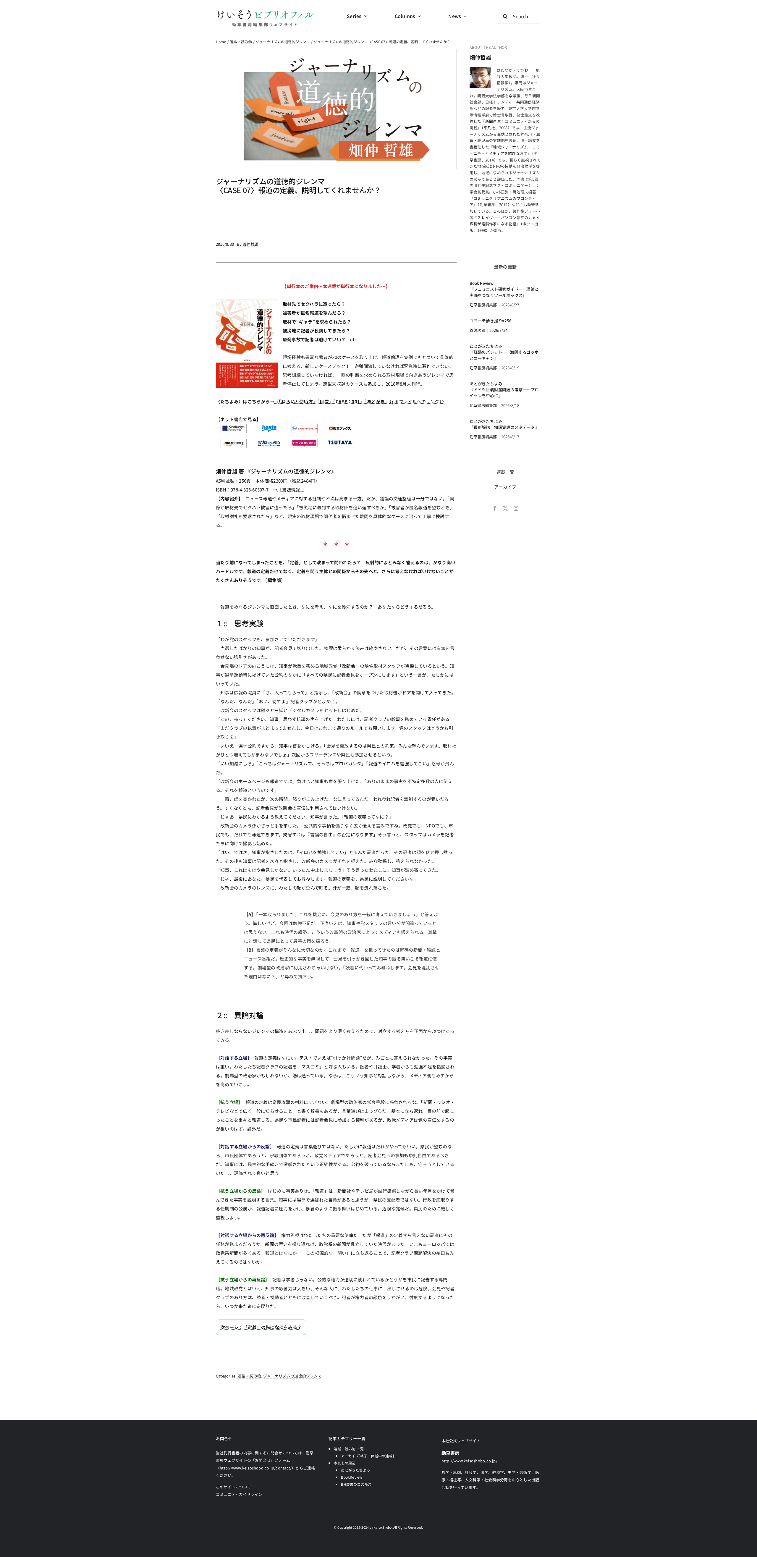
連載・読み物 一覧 (349, 1448)
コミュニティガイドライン (239, 1494)
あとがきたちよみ (355, 1469)
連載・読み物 (249, 1376)
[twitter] (505, 508)
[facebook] (494, 508)
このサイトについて (233, 1487)
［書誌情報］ (290, 489)
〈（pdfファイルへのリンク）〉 (360, 401)
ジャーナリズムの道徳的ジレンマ (292, 1376)
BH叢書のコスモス (356, 1484)
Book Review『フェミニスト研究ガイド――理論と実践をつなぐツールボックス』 (504, 289)
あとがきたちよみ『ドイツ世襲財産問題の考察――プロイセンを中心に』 (504, 390)
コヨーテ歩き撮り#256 (491, 321)
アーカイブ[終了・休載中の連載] (367, 1455)
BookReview (351, 1477)
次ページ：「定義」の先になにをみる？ (261, 1327)
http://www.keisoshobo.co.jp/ (469, 1461)
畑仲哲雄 (480, 57)
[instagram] (516, 508)
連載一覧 (505, 472)
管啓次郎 (477, 330)
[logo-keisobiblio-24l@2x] (266, 11)
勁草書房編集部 (483, 305)
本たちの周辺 (344, 1462)
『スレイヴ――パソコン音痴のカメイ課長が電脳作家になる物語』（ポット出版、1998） (505, 224)
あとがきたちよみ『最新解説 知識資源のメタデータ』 (504, 424)
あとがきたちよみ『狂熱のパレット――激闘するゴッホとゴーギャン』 (504, 352)
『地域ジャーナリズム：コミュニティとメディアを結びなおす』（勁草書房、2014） (505, 153)
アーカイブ (505, 487)
